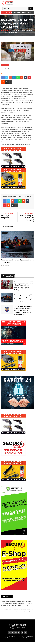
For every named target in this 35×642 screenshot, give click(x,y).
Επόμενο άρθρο (29, 213)
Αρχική (4, 30)
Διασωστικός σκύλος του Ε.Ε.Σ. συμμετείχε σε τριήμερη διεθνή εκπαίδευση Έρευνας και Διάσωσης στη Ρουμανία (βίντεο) (23, 286)
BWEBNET (30, 637)
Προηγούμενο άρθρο (7, 213)
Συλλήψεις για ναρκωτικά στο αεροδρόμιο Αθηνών (7, 217)
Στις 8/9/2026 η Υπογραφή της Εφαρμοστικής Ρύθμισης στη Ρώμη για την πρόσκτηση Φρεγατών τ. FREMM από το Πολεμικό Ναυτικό (23, 310)
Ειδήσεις (9, 30)
